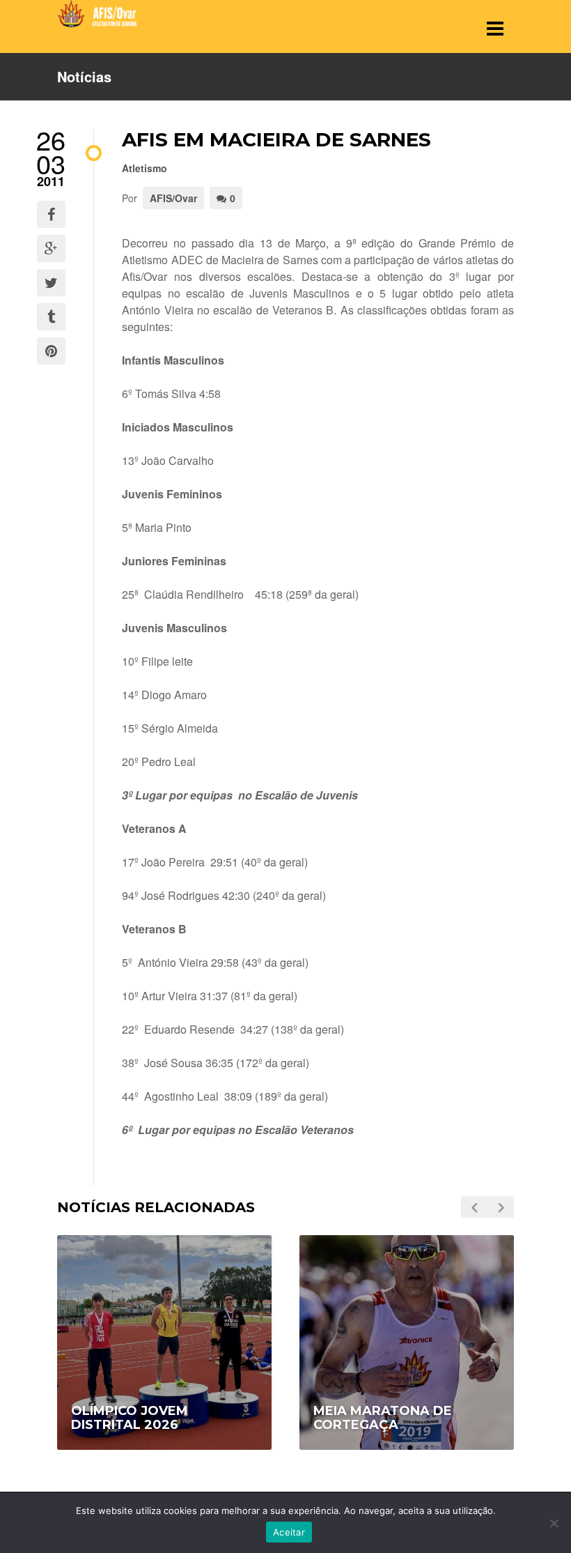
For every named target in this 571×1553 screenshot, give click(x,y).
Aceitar (289, 1532)
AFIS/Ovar (173, 198)
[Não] (554, 1523)
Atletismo (144, 168)
